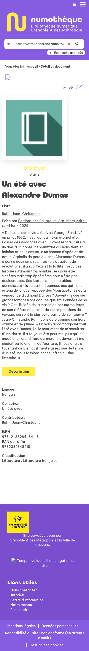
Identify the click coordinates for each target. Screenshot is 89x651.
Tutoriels (17, 595)
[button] (34, 130)
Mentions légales (21, 626)
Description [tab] (19, 371)
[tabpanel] (44, 284)
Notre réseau (21, 605)
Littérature (11, 460)
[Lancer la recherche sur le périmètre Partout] (77, 44)
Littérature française (40, 460)
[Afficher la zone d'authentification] (74, 5)
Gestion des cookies (46, 645)
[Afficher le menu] (83, 4)
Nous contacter (23, 590)
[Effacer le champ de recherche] (69, 44)
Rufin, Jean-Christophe (21, 214)
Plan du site (20, 610)
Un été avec (12, 408)
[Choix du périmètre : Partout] (8, 44)
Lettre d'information (27, 600)
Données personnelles (59, 626)
